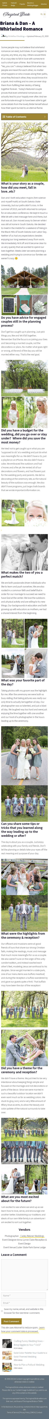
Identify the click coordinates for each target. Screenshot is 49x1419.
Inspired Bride (16, 14)
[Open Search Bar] (41, 14)
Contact (39, 1412)
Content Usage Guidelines (25, 1390)
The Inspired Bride (11, 1387)
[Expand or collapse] (44, 117)
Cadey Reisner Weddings (32, 1235)
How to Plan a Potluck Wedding (29, 1364)
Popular (22, 4)
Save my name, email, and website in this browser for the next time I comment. (23, 1311)
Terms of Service (13, 1412)
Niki (9, 36)
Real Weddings (19, 36)
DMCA (33, 1412)
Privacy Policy (25, 1412)
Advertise (44, 4)
